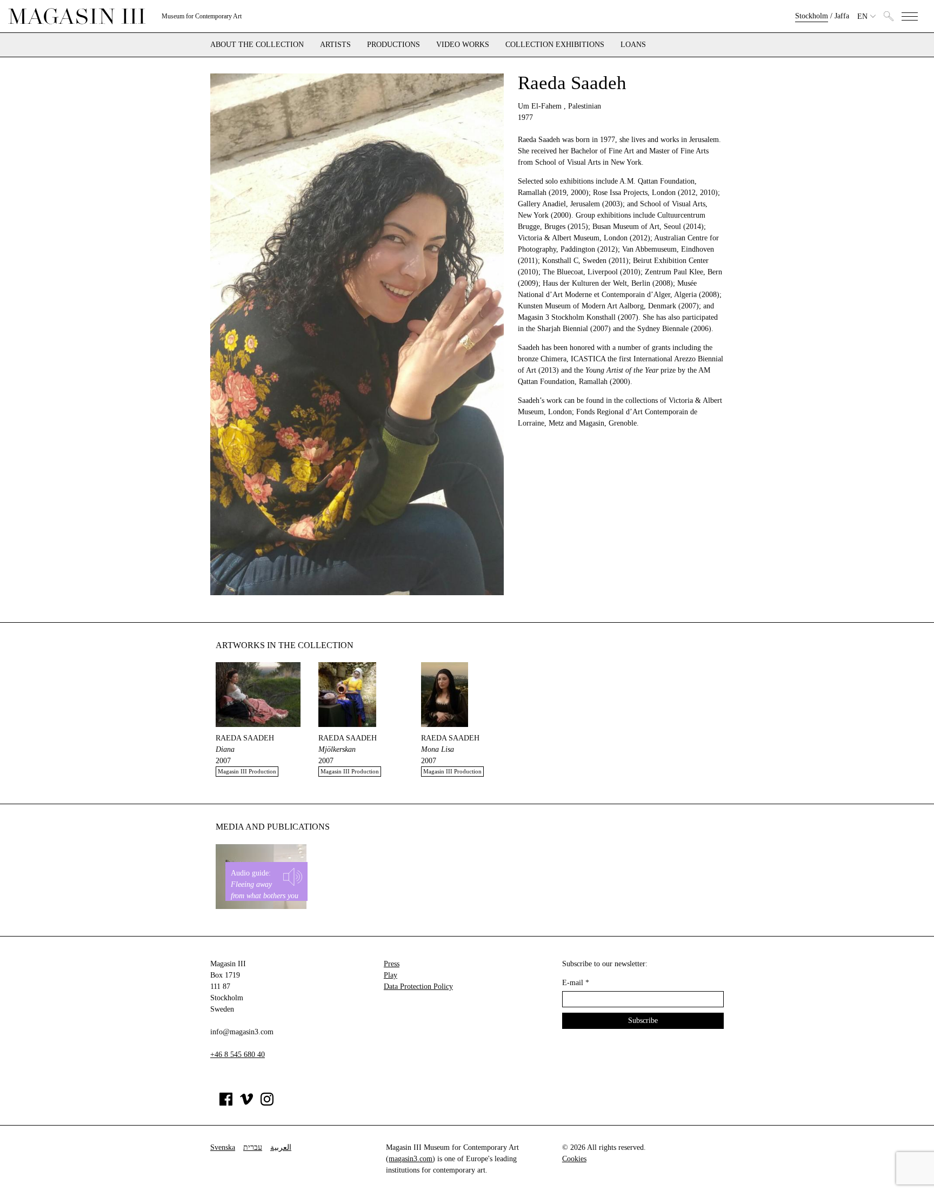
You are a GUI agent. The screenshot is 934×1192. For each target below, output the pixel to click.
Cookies (574, 1159)
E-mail (575, 983)
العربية (280, 1147)
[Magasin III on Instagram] (267, 1103)
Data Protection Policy (418, 986)
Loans (633, 45)
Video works (462, 45)
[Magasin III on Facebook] (225, 1103)
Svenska (222, 1147)
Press (391, 964)
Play (390, 975)
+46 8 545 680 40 (237, 1054)
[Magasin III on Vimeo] (246, 1103)
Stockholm (811, 16)
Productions (393, 45)
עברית (252, 1147)
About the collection (257, 45)
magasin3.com (410, 1159)
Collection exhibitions (554, 45)
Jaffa (842, 16)
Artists (335, 45)
